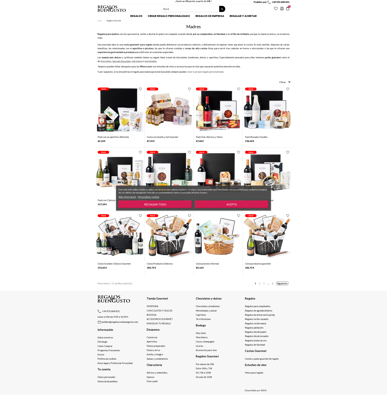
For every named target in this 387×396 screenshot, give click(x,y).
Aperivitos (152, 341)
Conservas (152, 337)
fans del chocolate (121, 61)
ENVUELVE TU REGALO (159, 323)
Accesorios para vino (206, 350)
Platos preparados (156, 346)
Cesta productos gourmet (258, 263)
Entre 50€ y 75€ (204, 368)
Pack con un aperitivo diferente (113, 137)
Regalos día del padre (255, 331)
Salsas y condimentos (157, 358)
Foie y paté (152, 381)
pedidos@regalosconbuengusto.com (119, 322)
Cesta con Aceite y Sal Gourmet (162, 137)
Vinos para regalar (254, 372)
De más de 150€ (204, 377)
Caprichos (201, 314)
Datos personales (106, 377)
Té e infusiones (203, 319)
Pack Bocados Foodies (256, 137)
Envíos (101, 354)
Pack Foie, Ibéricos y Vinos (209, 137)
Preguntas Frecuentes (109, 350)
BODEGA (151, 314)
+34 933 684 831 (111, 311)
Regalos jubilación (254, 327)
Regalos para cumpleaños (257, 306)
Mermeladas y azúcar (206, 310)
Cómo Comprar (105, 346)
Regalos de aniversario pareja (260, 314)
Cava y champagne (205, 341)
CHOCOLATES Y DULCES (159, 310)
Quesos (150, 377)
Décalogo (102, 341)
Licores (199, 346)
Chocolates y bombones (208, 306)
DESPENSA (152, 306)
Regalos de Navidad (255, 344)
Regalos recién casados (256, 319)
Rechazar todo (155, 204)
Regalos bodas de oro (256, 340)
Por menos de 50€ (205, 364)
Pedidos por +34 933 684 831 (271, 2)
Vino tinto (201, 333)
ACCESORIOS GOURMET (160, 319)
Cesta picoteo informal (207, 263)
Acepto (232, 204)
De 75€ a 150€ (203, 372)
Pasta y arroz (153, 350)
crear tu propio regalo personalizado (205, 71)
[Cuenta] (282, 8)
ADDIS (264, 390)
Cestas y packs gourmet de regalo (262, 358)
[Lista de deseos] (275, 8)
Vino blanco (202, 337)
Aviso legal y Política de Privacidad (115, 363)
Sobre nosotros (105, 337)
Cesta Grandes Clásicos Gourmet (114, 263)
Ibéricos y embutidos (157, 372)
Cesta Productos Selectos (160, 263)
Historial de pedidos (108, 381)
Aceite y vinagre (155, 354)
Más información (127, 196)
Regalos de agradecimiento (258, 310)
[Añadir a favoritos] (140, 89)
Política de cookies (107, 358)
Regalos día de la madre (256, 336)
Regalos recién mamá (255, 323)
